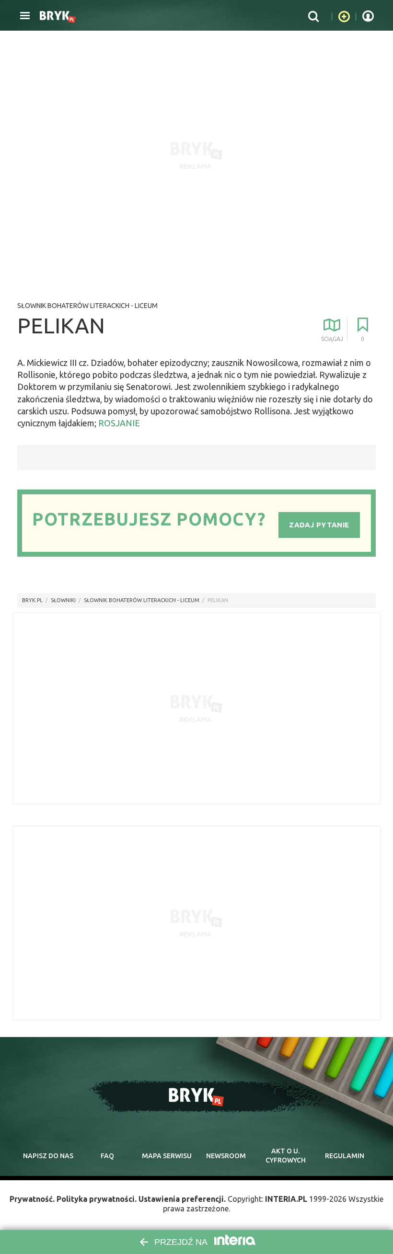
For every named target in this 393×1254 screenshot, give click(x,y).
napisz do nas (48, 1156)
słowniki (63, 600)
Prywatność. (32, 1199)
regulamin (344, 1156)
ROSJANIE (119, 423)
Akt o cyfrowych (286, 1155)
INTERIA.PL (286, 1199)
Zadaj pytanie (319, 525)
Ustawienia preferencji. (182, 1199)
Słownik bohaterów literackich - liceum (87, 305)
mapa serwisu (167, 1156)
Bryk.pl (32, 600)
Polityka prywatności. (97, 1199)
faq (107, 1156)
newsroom (226, 1156)
